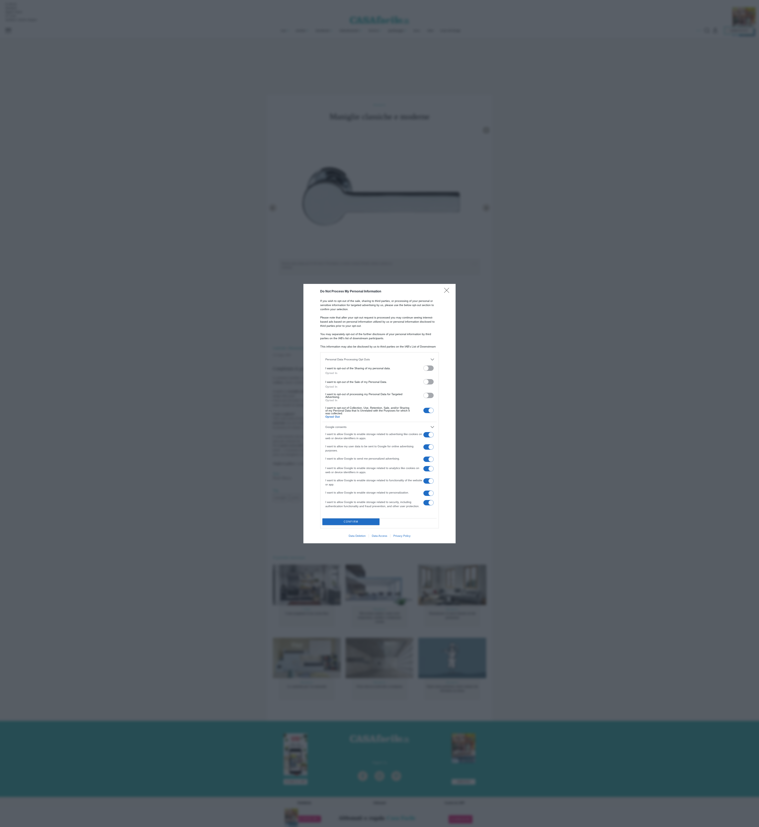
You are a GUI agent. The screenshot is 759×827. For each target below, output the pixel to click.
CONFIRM (351, 521)
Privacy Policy (402, 535)
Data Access (379, 535)
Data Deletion (357, 535)
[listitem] (379, 359)
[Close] (448, 291)
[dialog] (379, 413)
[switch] (428, 368)
